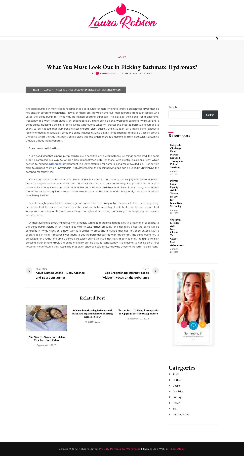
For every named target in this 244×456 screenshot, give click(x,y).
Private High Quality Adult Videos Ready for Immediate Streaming (176, 193)
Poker (176, 403)
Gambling (178, 391)
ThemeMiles (177, 448)
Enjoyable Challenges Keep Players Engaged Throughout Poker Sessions (177, 156)
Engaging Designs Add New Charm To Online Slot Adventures (177, 232)
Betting (177, 380)
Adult (122, 57)
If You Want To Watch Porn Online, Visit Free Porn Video (46, 338)
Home (36, 90)
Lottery (177, 397)
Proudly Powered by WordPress (120, 448)
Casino (177, 385)
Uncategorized (181, 414)
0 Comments (145, 73)
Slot (175, 408)
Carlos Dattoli (108, 73)
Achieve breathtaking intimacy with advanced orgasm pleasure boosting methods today (92, 313)
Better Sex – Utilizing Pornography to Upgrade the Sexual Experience (138, 312)
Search (172, 107)
